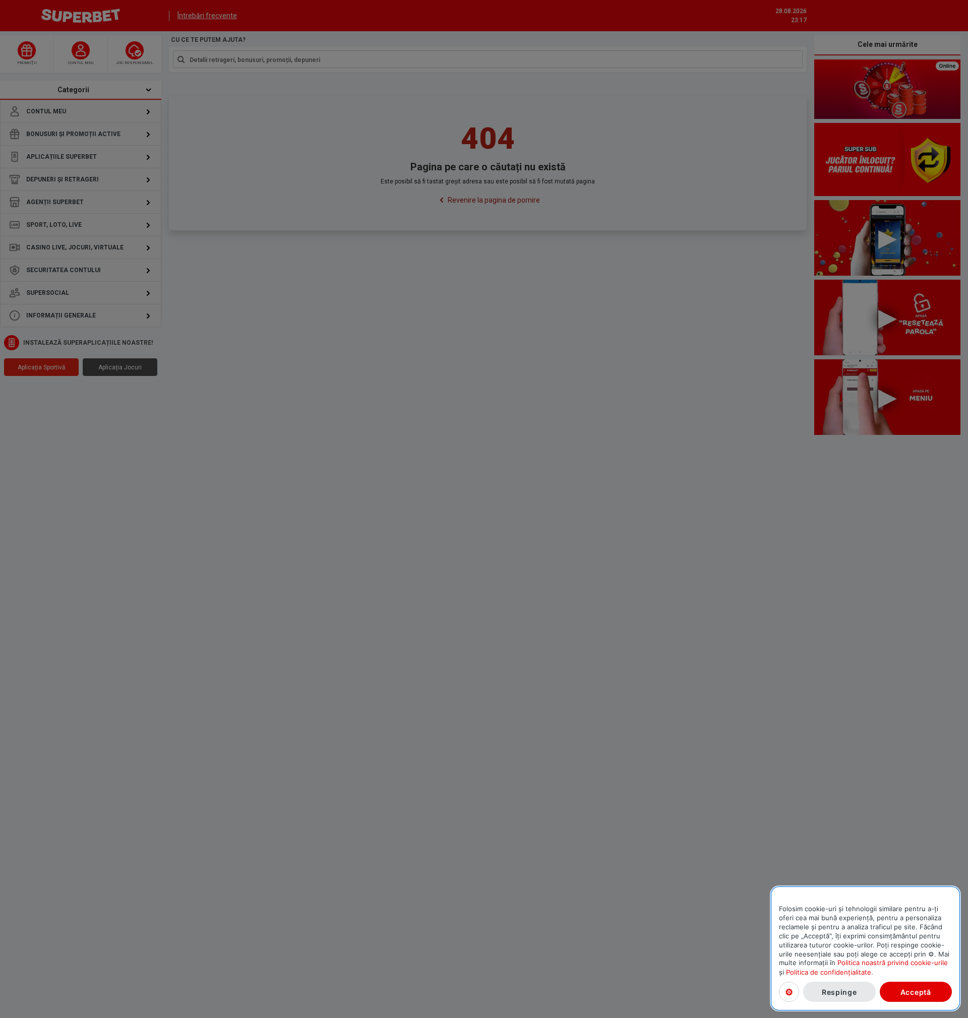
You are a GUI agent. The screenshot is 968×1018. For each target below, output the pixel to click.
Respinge (839, 991)
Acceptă (915, 991)
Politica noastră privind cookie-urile (892, 963)
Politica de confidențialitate (828, 972)
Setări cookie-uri (789, 992)
